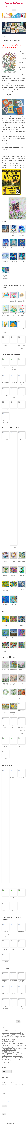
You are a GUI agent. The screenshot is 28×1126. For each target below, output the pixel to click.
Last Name (4, 1093)
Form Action (4, 1102)
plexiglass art (21, 1045)
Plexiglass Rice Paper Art (6, 1046)
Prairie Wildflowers (9, 1050)
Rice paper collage (19, 1053)
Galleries (21, 65)
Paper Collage (9, 1039)
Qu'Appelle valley (7, 1051)
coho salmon (12, 1034)
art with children (16, 1030)
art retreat (11, 1030)
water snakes (19, 1060)
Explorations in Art (7, 1035)
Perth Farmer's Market (20, 1039)
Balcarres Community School (7, 1031)
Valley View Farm (5, 1060)
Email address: (5, 1110)
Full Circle (4, 1082)
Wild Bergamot (7, 1062)
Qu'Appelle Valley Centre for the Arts (9, 1052)
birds (14, 1031)
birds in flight (18, 1031)
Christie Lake (5, 1034)
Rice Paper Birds (8, 1053)
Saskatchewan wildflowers (13, 1057)
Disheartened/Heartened (7, 1081)
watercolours (12, 1061)
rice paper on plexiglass (6, 1055)
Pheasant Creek (8, 1041)
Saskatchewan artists (7, 1056)
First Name (4, 1098)
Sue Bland (5, 1059)
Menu (14, 9)
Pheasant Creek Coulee (13, 1043)
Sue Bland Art (14, 1059)
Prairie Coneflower (22, 1048)
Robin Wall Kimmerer (16, 1055)
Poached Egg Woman (14, 3)
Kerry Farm (22, 1036)
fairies (14, 1035)
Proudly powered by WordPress (8, 1123)
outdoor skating (19, 1037)
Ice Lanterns (16, 1036)
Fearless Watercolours (7, 1036)
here (20, 58)
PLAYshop (5, 1045)
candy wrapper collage (16, 1033)
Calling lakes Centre (5, 1033)
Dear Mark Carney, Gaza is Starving (9, 1084)
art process (5, 1030)
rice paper (18, 1052)
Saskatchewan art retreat (17, 1056)
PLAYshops (12, 1045)
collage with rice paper (19, 1034)
